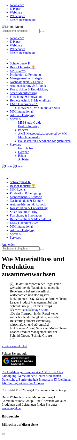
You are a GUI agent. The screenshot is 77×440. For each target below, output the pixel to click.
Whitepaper (17, 49)
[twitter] (3, 350)
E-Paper (15, 41)
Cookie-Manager (13, 372)
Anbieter (23, 159)
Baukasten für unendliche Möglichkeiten (44, 141)
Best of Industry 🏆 (23, 67)
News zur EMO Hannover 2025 (39, 107)
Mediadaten (53, 376)
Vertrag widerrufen (20, 383)
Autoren (38, 383)
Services (15, 144)
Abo (5, 383)
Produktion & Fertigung (25, 74)
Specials (15, 119)
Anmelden (8, 244)
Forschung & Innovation (26, 96)
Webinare (16, 45)
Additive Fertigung (22, 115)
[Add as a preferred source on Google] (19, 365)
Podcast (23, 130)
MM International (21, 111)
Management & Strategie (26, 78)
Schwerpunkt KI (20, 63)
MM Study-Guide (29, 122)
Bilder (22, 155)
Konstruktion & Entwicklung (29, 89)
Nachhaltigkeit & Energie (26, 82)
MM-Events (17, 71)
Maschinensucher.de (23, 52)
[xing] (5, 350)
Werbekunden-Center (31, 376)
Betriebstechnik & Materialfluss (30, 100)
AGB (45, 372)
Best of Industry (28, 126)
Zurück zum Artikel (14, 346)
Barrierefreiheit (28, 379)
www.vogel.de (11, 408)
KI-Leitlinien (62, 379)
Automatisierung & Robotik (28, 85)
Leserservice (32, 372)
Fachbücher (25, 148)
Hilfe (52, 372)
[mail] (8, 350)
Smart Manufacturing (23, 93)
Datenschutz (10, 379)
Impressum (46, 379)
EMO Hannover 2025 (24, 104)
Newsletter (17, 38)
